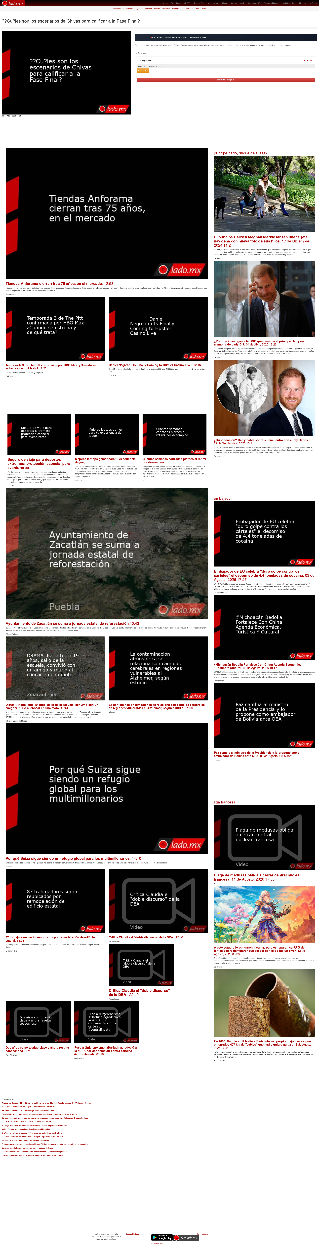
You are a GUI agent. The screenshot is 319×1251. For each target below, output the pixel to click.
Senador (148, 8)
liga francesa (224, 802)
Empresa (175, 8)
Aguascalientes (187, 8)
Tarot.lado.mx (202, 1234)
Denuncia (117, 8)
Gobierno (166, 8)
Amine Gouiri (128, 8)
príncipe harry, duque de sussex (240, 153)
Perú (197, 8)
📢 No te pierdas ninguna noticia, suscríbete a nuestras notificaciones (178, 37)
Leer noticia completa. (226, 79)
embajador (223, 498)
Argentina (139, 8)
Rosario (157, 8)
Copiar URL (143, 70)
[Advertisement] (80, 396)
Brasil (204, 8)
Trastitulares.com (156, 1243)
